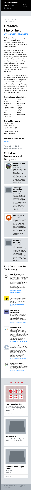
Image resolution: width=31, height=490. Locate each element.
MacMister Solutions (17, 241)
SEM (19, 110)
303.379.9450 (13, 131)
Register (25, 6)
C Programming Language (18, 346)
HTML (20, 107)
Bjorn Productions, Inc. (14, 404)
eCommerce (21, 103)
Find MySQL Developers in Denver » (19, 341)
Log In (24, 4)
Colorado (13, 3)
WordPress (8, 116)
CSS (19, 101)
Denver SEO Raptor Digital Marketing (15, 467)
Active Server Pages (16, 363)
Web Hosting (21, 114)
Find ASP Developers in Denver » (18, 370)
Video (19, 112)
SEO (6, 112)
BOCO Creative (18, 215)
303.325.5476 (11, 133)
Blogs (6, 101)
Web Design (8, 114)
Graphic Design (9, 107)
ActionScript (8, 100)
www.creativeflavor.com (16, 34)
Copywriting (8, 103)
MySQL (20, 109)
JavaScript (8, 109)
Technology (17, 486)
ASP (19, 100)
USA (6, 3)
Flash (19, 105)
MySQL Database (15, 327)
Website (6, 141)
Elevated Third (11, 437)
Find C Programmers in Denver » (18, 358)
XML (6, 105)
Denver (17, 20)
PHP (6, 110)
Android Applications (17, 274)
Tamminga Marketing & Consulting (17, 189)
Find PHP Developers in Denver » (18, 322)
